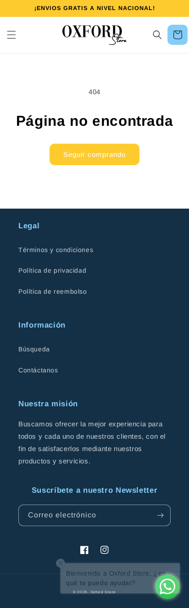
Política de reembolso (52, 291)
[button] (11, 35)
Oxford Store (103, 592)
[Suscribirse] (160, 515)
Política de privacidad (52, 270)
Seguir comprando (94, 154)
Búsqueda (34, 349)
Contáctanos (38, 370)
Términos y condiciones (55, 249)
